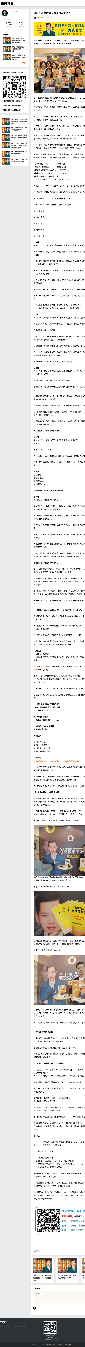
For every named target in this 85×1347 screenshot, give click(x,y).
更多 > (24, 63)
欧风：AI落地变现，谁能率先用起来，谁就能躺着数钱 (18, 57)
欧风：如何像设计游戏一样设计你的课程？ (19, 153)
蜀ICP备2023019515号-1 (65, 1344)
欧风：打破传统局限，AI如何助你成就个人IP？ (18, 49)
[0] (35, 1250)
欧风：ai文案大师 (11, 1326)
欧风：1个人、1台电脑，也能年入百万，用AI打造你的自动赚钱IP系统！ (19, 145)
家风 (1, 1326)
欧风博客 (48, 1344)
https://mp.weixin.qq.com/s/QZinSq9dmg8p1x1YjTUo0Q (56, 761)
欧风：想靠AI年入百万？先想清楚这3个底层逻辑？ (19, 160)
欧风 (63, 186)
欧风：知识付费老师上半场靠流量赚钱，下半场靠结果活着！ (42, 1278)
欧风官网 (22, 1326)
